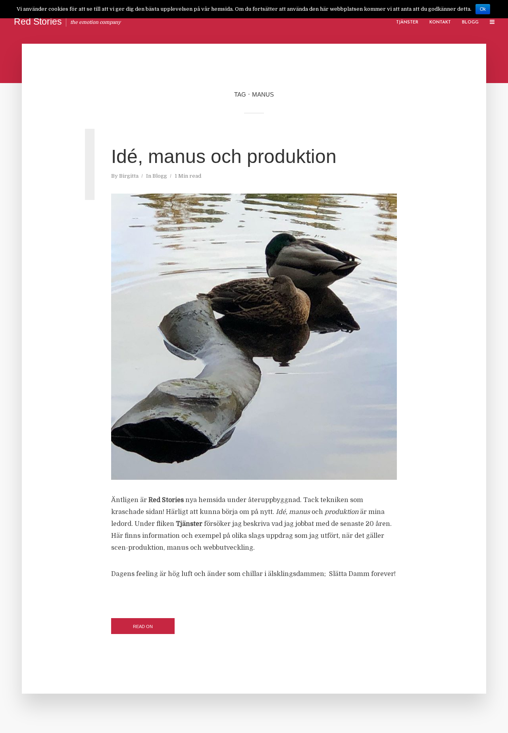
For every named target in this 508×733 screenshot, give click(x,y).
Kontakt (440, 22)
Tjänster (407, 22)
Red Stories (38, 21)
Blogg (470, 22)
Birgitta (129, 176)
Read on (143, 626)
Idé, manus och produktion (224, 156)
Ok (483, 9)
